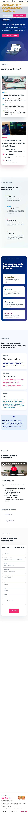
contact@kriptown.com (8, 11)
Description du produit (9, 600)
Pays (5, 582)
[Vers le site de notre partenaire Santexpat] (7, 514)
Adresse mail (6, 569)
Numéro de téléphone (8, 575)
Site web (5, 563)
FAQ (4, 8)
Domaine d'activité (8, 557)
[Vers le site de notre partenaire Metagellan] (8, 521)
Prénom (5, 594)
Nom (5, 588)
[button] (3, 15)
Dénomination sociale (8, 550)
